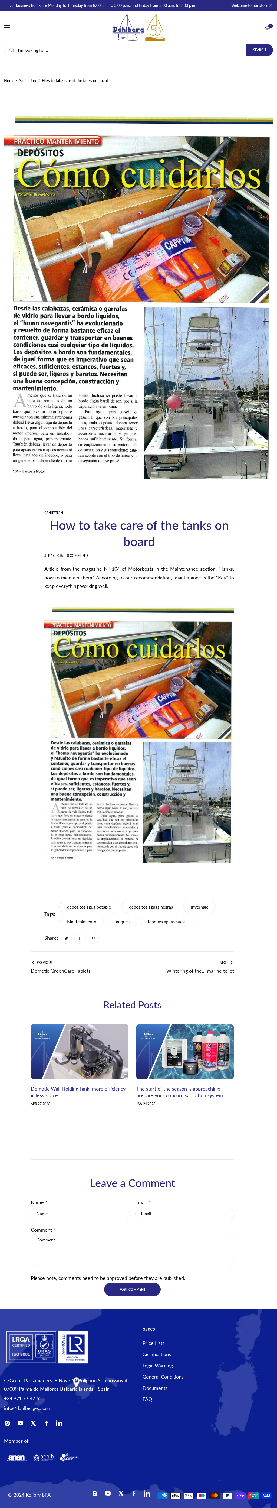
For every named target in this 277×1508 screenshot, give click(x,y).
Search (259, 50)
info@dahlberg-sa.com (28, 1408)
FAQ (147, 1399)
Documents (155, 1388)
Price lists (153, 1343)
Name (39, 1202)
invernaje (199, 906)
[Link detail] (9, 1424)
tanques (122, 921)
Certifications (157, 1354)
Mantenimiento (81, 921)
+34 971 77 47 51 (23, 1398)
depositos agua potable (89, 906)
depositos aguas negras (151, 906)
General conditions (163, 1377)
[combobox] (138, 50)
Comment (43, 1230)
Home (9, 80)
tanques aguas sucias (167, 921)
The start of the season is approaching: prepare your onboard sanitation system (179, 1092)
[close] (270, 5)
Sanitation (27, 80)
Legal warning (158, 1365)
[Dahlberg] (138, 27)
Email (142, 1202)
